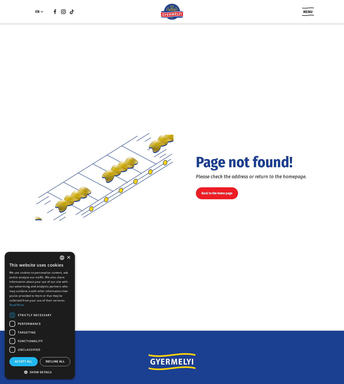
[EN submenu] (41, 11)
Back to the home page (216, 193)
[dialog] (40, 315)
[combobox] (62, 257)
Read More (16, 305)
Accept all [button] (23, 361)
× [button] (68, 257)
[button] (39, 372)
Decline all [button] (55, 361)
